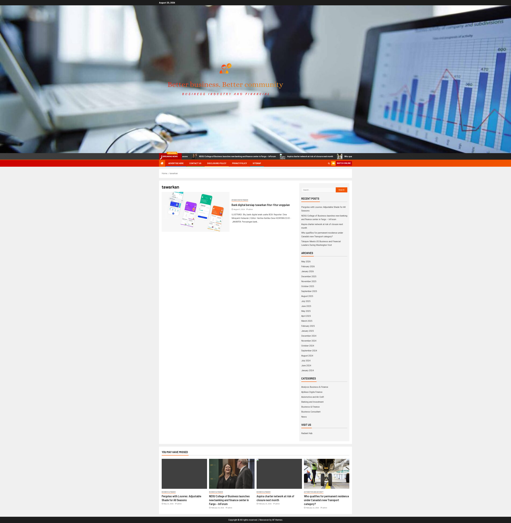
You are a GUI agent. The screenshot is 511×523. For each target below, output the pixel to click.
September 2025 (309, 291)
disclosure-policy (216, 163)
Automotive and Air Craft (312, 397)
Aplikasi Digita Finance (240, 200)
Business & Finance (310, 407)
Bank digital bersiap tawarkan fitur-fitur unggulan (261, 205)
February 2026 (308, 266)
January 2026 (307, 271)
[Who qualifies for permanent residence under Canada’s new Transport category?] (326, 474)
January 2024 (307, 370)
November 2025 (308, 281)
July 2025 (305, 301)
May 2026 (306, 261)
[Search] (329, 163)
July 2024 (305, 360)
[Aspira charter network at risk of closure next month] (279, 474)
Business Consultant (310, 411)
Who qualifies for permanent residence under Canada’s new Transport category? (333, 156)
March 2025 (306, 321)
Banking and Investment (312, 402)
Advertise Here (176, 163)
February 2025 (308, 326)
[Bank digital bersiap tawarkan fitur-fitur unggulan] (196, 212)
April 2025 (306, 316)
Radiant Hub (306, 433)
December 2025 (308, 276)
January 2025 (307, 331)
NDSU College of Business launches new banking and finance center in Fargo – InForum (191, 156)
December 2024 (308, 336)
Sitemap (257, 163)
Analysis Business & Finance (314, 387)
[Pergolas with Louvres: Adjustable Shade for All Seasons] (184, 474)
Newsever (264, 520)
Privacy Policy (239, 163)
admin (250, 209)
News (304, 417)
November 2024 (308, 341)
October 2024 (307, 345)
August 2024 (307, 355)
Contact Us (195, 163)
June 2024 (306, 365)
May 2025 (306, 311)
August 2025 (307, 296)
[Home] (162, 163)
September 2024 (309, 350)
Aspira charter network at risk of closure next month (264, 156)
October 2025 (307, 286)
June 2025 (306, 306)
